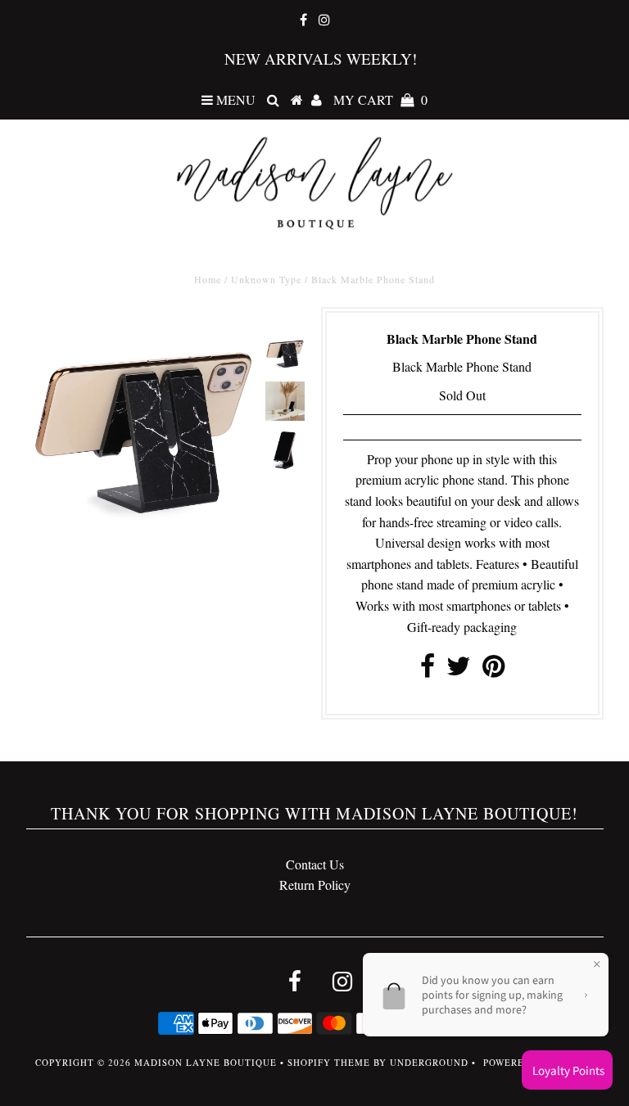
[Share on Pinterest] (493, 670)
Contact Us (315, 864)
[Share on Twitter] (458, 670)
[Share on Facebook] (427, 670)
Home (207, 279)
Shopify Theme (328, 1062)
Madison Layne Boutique (205, 1062)
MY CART (380, 99)
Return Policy (315, 884)
